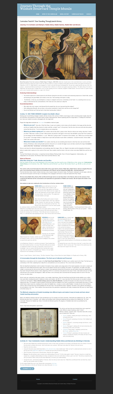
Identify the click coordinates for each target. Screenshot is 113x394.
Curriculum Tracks (78, 14)
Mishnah (50, 222)
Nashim (65, 322)
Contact (88, 14)
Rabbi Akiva (35, 350)
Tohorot (65, 333)
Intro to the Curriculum (49, 14)
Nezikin (65, 326)
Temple (66, 331)
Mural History (64, 14)
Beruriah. (43, 350)
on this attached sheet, (50, 349)
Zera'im (65, 315)
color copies (41, 122)
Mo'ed (64, 319)
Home (37, 14)
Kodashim (65, 329)
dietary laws (76, 331)
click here (54, 363)
